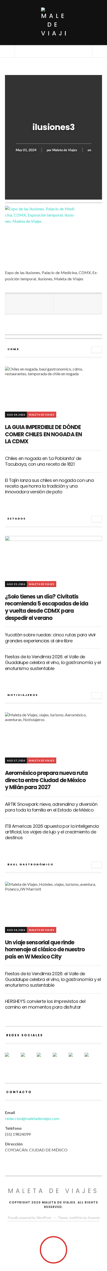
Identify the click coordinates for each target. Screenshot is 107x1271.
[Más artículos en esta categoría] (97, 350)
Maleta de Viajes (64, 150)
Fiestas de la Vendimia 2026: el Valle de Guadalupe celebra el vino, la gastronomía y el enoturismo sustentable (53, 663)
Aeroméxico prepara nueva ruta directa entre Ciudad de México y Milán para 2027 (46, 780)
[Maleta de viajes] (53, 22)
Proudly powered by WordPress (29, 1217)
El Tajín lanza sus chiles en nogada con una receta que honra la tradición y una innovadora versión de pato (49, 486)
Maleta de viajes (53, 1191)
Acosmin (94, 1217)
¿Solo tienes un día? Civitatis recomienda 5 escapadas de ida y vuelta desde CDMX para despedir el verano (46, 607)
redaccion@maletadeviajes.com (32, 1118)
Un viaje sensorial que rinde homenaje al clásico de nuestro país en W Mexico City (45, 950)
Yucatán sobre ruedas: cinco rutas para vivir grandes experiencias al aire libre (50, 638)
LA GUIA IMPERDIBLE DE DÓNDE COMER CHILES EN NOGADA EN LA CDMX (43, 434)
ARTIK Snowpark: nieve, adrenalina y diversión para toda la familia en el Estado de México (51, 807)
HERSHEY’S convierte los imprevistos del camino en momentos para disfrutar (45, 1004)
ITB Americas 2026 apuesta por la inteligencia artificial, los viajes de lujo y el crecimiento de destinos (52, 832)
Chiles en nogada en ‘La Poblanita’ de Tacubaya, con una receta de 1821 (43, 461)
